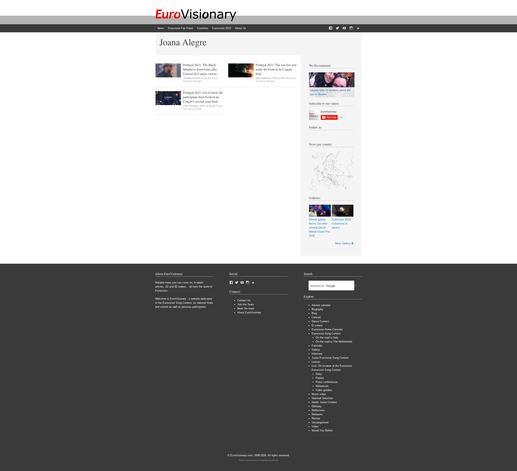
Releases (317, 414)
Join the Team (245, 304)
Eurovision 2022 (221, 28)
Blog (314, 313)
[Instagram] (351, 28)
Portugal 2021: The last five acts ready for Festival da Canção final (276, 69)
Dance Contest (320, 321)
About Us (240, 28)
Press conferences (327, 382)
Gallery (316, 349)
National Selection (322, 398)
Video (315, 426)
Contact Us (243, 300)
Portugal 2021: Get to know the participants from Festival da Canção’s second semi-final (203, 96)
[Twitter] (337, 28)
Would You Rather (322, 430)
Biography (317, 309)
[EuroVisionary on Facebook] (330, 28)
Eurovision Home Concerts (327, 329)
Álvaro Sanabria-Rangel (200, 80)
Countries (202, 28)
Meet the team (245, 308)
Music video (319, 394)
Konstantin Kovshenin (268, 460)
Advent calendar (321, 305)
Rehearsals (322, 386)
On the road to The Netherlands (334, 341)
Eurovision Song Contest (326, 333)
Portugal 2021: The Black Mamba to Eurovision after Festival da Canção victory (200, 69)
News (161, 28)
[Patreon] (358, 28)
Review (316, 418)
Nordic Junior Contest (324, 402)
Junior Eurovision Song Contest (330, 357)
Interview (317, 353)
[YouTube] (344, 28)
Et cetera (317, 325)
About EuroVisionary (249, 312)
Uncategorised (320, 422)
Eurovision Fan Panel (180, 28)
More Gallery (342, 243)
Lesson (316, 361)
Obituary (317, 406)
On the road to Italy (327, 337)
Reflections (318, 410)
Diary (319, 373)
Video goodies (324, 390)
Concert (316, 317)
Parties (320, 377)
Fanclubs (317, 345)
